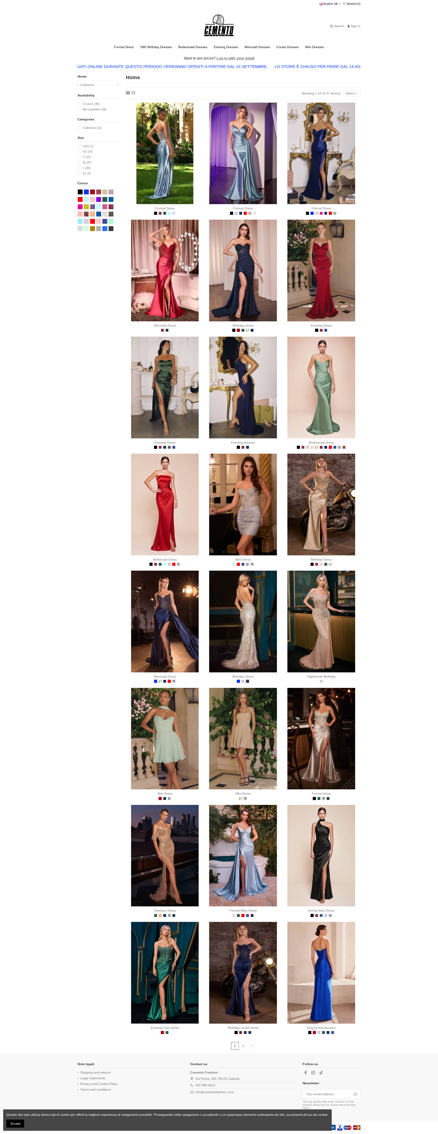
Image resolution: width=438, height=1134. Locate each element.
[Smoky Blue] (167, 330)
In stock (91, 104)
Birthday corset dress (243, 1028)
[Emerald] (164, 213)
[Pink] (312, 447)
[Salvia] (173, 213)
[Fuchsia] (321, 213)
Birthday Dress (321, 559)
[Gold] (247, 330)
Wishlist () (353, 3)
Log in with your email (235, 58)
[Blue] (312, 213)
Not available (94, 109)
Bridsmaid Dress (165, 559)
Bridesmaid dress (321, 442)
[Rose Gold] (249, 213)
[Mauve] (169, 564)
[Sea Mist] (254, 213)
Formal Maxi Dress (243, 910)
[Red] (245, 213)
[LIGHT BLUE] (169, 213)
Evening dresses (243, 442)
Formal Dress (165, 208)
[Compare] (165, 202)
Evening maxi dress (165, 1028)
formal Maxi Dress (321, 910)
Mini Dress (243, 559)
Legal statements (92, 1078)
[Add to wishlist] (158, 202)
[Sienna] (344, 447)
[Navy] (240, 213)
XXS (88, 146)
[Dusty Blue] (236, 213)
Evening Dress (321, 325)
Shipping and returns (95, 1072)
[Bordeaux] (238, 330)
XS (88, 151)
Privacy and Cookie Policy (98, 1084)
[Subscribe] (355, 1094)
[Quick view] (171, 202)
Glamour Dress (165, 910)
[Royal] (325, 330)
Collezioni (87, 85)
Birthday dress (243, 325)
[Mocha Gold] (160, 915)
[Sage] (334, 213)
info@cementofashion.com (214, 1092)
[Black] (155, 213)
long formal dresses (321, 1028)
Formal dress (321, 793)
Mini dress (165, 793)
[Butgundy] (160, 213)
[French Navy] (321, 915)
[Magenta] (321, 447)
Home (82, 76)
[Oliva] (169, 447)
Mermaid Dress (165, 325)
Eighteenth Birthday (321, 676)
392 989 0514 (205, 1085)
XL (87, 173)
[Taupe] (316, 213)
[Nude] (321, 681)
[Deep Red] (240, 1032)
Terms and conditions (95, 1089)
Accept (15, 1123)
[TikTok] (321, 1072)
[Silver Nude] (247, 681)
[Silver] (252, 564)
